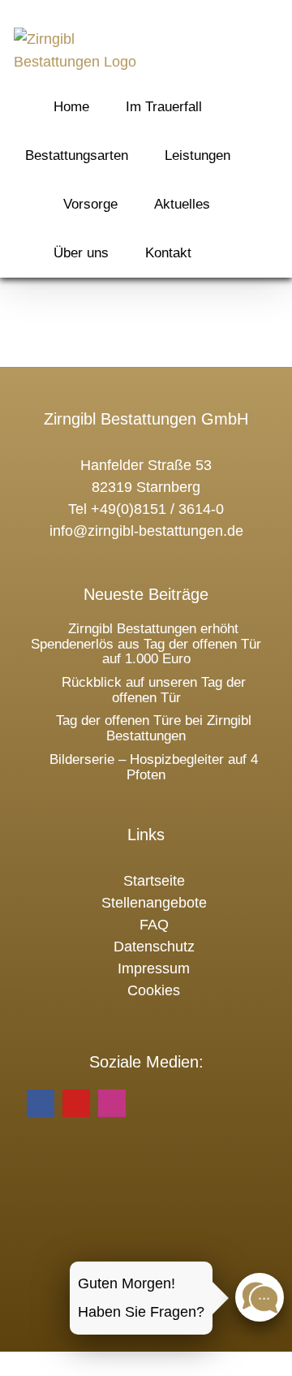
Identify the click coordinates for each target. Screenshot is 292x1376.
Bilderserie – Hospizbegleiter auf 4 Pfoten (153, 767)
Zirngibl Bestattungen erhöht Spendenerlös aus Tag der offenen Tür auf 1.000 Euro (146, 643)
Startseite (154, 881)
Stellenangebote (154, 903)
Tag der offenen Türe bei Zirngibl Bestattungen (153, 728)
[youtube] (76, 1103)
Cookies (153, 990)
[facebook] (40, 1103)
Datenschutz (154, 946)
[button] (233, 252)
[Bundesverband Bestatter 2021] (146, 1254)
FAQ (154, 925)
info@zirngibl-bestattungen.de (146, 531)
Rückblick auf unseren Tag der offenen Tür (154, 690)
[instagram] (112, 1103)
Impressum (154, 968)
